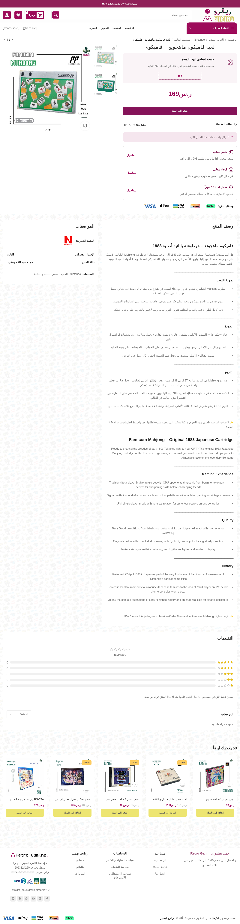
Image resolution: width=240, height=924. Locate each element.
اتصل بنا (160, 873)
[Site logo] (218, 14)
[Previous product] (12, 40)
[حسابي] (7, 15)
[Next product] (5, 40)
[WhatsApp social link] (130, 125)
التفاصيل (132, 155)
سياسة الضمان (120, 866)
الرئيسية (232, 39)
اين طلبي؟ (160, 860)
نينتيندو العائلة (182, 39)
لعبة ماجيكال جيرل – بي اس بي (73, 799)
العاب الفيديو (216, 39)
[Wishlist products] (18, 15)
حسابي (80, 860)
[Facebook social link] (134, 125)
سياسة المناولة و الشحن (120, 860)
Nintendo (199, 39)
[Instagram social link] (40, 899)
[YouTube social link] (33, 899)
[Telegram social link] (125, 125)
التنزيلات (80, 873)
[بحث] (55, 15)
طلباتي (80, 866)
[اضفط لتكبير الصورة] (85, 126)
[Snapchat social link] (20, 899)
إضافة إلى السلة (180, 110)
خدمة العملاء (160, 866)
